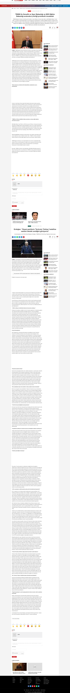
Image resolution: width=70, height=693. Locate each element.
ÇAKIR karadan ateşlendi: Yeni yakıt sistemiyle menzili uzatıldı (34, 673)
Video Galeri (48, 5)
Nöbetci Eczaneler (46, 682)
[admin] (38, 686)
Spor (20, 682)
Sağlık (21, 680)
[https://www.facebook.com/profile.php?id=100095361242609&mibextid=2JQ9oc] (28, 686)
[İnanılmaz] (35, 174)
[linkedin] (21, 28)
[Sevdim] (20, 174)
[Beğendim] (13, 174)
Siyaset (14, 682)
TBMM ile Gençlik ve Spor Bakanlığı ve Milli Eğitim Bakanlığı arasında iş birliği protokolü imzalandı (33, 8)
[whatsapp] (17, 28)
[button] (9, 6)
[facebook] (13, 28)
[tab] (14, 189)
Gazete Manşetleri (46, 680)
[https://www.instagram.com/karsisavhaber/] (32, 686)
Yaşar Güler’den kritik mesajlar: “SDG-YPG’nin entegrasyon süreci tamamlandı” (19, 673)
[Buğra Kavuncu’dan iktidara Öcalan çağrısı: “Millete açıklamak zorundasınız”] (34, 216)
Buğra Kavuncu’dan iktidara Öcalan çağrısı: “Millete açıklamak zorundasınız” (34, 222)
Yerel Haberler (38, 679)
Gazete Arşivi (38, 683)
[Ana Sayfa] (12, 8)
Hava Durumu (46, 679)
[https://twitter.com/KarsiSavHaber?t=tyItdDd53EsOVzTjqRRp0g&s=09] (30, 686)
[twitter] (15, 28)
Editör (19, 183)
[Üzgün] (39, 174)
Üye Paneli (66, 5)
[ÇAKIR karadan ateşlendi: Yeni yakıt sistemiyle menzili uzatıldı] (34, 667)
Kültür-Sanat (22, 679)
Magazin (14, 680)
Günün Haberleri (38, 680)
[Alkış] (17, 174)
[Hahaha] (31, 174)
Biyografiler (29, 682)
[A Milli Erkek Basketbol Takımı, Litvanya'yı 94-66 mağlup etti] (19, 216)
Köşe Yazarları (30, 680)
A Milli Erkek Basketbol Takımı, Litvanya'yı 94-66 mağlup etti (18, 222)
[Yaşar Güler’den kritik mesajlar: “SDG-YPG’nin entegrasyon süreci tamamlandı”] (19, 667)
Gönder (14, 656)
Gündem (18, 8)
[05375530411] (36, 686)
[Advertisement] (27, 96)
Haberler (15, 8)
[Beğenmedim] (24, 174)
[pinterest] (24, 28)
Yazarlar (60, 5)
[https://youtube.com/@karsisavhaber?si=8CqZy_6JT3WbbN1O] (34, 686)
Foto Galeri (54, 5)
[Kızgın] (28, 174)
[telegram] (19, 28)
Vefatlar (29, 683)
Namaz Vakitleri (46, 683)
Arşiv (36, 682)
